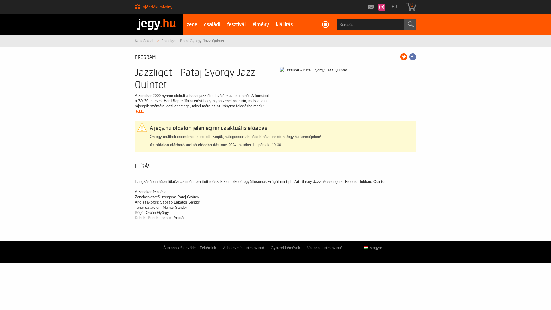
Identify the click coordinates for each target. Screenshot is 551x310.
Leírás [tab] (143, 166)
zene (192, 25)
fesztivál (236, 25)
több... (141, 111)
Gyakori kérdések (285, 248)
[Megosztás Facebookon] (412, 56)
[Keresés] (410, 24)
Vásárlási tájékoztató (324, 248)
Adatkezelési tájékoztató (243, 248)
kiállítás (284, 25)
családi (212, 25)
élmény (261, 25)
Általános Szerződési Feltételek (189, 248)
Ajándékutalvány (157, 7)
